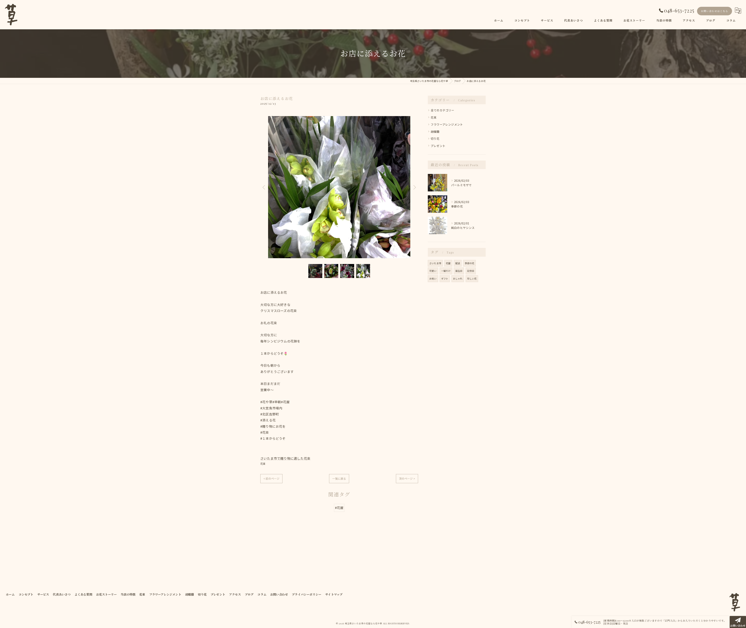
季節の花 (469, 263)
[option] (339, 187)
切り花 (435, 138)
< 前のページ (271, 478)
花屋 (448, 263)
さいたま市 (435, 263)
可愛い (433, 270)
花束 (262, 464)
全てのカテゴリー (442, 110)
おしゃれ (458, 278)
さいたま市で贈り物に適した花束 (285, 458)
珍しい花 (472, 278)
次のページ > (407, 478)
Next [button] (414, 187)
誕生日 (459, 270)
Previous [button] (264, 187)
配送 (457, 263)
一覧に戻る (339, 478)
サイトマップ (333, 594)
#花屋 (339, 507)
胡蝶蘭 (435, 131)
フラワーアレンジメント (447, 124)
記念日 (470, 270)
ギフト (444, 278)
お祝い (433, 278)
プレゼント (438, 146)
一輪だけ (446, 270)
